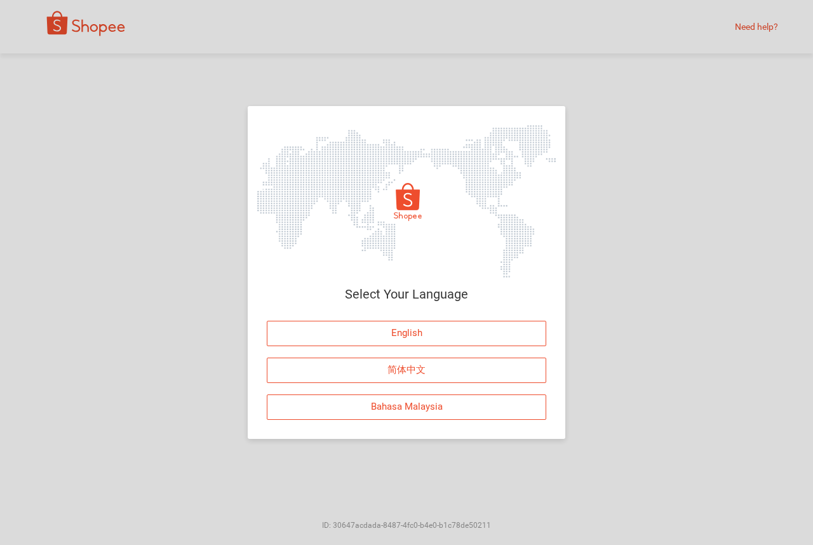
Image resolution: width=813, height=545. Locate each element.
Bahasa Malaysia (407, 406)
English (406, 333)
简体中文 (406, 369)
